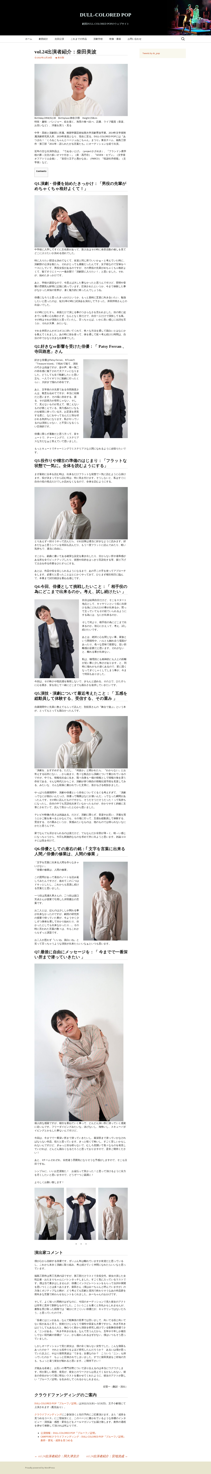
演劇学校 (98, 38)
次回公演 (59, 38)
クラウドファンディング (48, 1414)
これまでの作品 (79, 38)
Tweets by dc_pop (151, 53)
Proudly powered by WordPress (40, 1467)
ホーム (28, 38)
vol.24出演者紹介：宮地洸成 (107, 1456)
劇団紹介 (43, 38)
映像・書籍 (115, 38)
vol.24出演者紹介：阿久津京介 (56, 1456)
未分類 (61, 57)
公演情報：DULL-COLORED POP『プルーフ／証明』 (69, 1432)
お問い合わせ (134, 38)
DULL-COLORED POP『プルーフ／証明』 (56, 1403)
